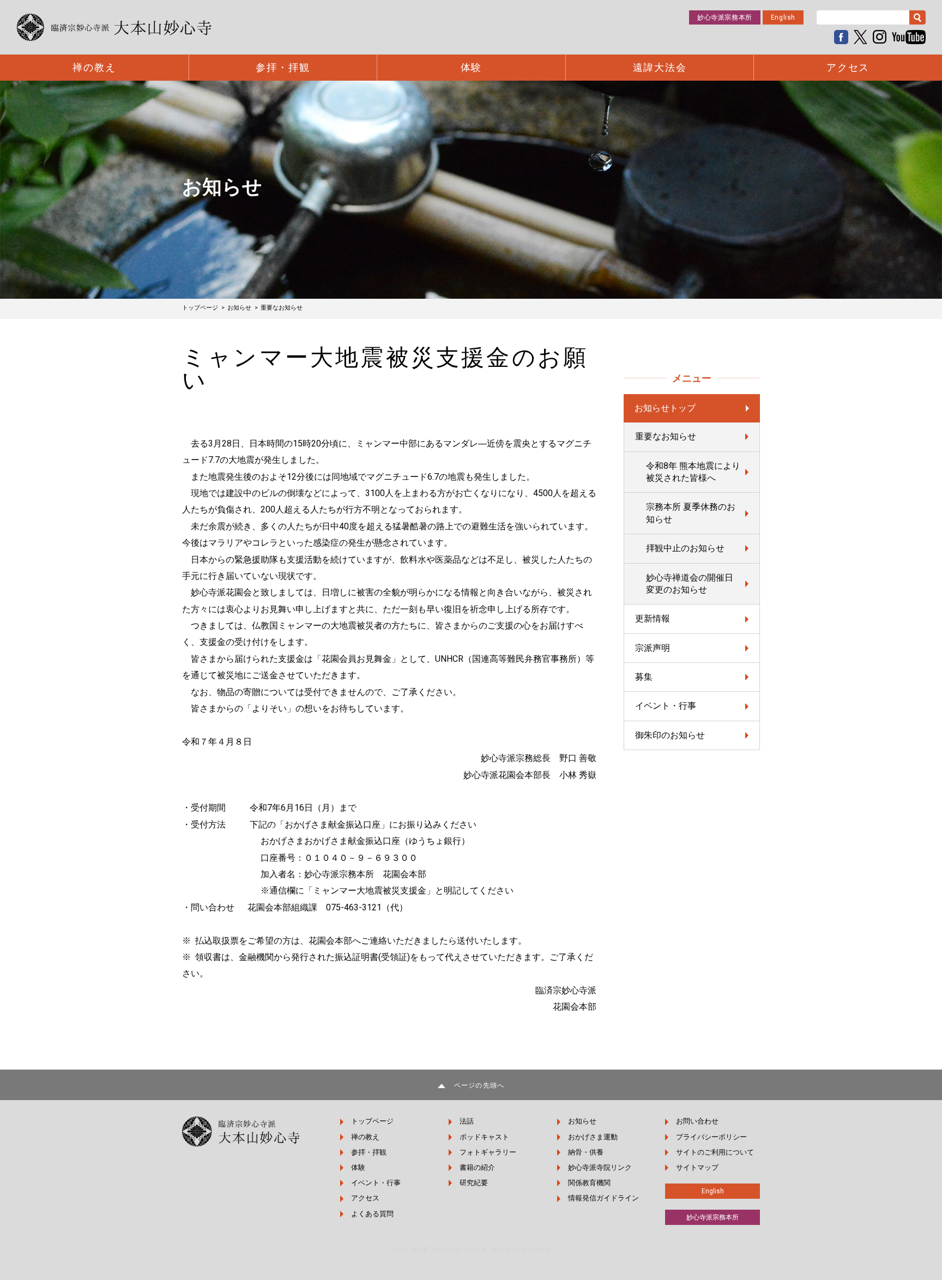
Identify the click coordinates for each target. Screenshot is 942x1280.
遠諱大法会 (660, 67)
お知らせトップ (665, 408)
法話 (467, 1121)
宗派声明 (652, 648)
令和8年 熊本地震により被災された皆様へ (693, 472)
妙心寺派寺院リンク (600, 1167)
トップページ (372, 1121)
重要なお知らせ (665, 436)
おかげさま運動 (593, 1137)
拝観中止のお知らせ (685, 548)
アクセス (847, 67)
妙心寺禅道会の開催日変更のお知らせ (689, 583)
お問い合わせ (697, 1121)
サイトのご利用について (715, 1152)
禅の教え (94, 67)
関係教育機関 (589, 1183)
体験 (471, 67)
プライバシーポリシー (711, 1137)
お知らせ (582, 1121)
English (783, 17)
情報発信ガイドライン (603, 1198)
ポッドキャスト (484, 1137)
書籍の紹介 (477, 1167)
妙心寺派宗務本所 (724, 17)
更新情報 (652, 618)
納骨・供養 (585, 1152)
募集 (644, 677)
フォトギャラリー (488, 1152)
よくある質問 (372, 1214)
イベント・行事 (665, 706)
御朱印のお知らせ (670, 735)
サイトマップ (697, 1167)
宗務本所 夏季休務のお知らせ (690, 513)
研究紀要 (474, 1183)
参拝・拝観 (283, 67)
